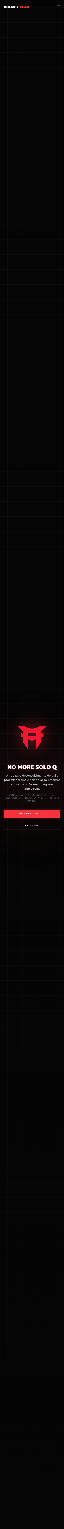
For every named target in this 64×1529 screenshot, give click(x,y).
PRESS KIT (32, 825)
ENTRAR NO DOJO (30, 814)
